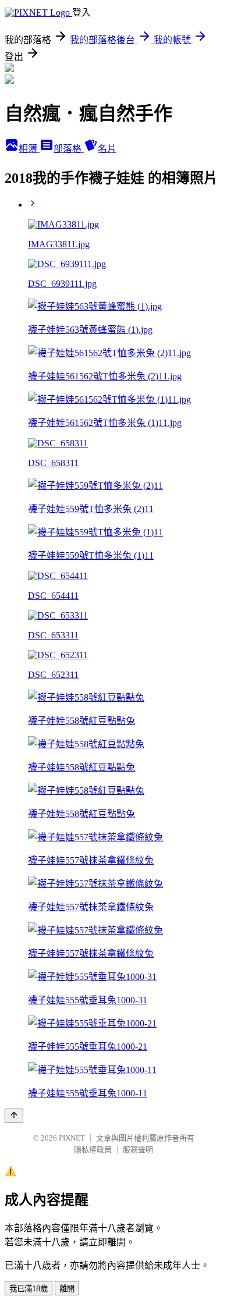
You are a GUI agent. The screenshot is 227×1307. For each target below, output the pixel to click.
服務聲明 (138, 1149)
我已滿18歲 (28, 1288)
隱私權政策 (93, 1149)
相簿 (29, 149)
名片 (107, 149)
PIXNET (72, 1138)
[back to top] (14, 1116)
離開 (67, 1288)
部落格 (69, 149)
